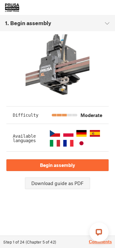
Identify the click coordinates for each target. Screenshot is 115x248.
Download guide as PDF (57, 183)
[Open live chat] (99, 232)
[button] (55, 133)
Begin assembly (57, 165)
